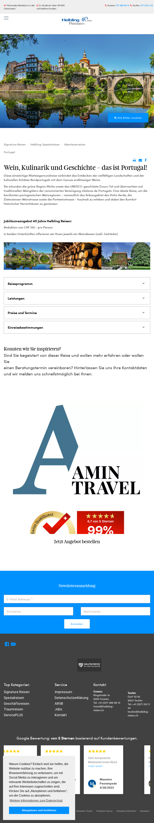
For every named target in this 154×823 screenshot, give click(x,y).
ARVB (59, 704)
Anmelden (77, 624)
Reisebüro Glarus (104, 811)
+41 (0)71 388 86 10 (109, 702)
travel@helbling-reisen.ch (103, 708)
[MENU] (6, 18)
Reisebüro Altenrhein (126, 811)
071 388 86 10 (122, 5)
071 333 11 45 (147, 5)
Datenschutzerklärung (71, 698)
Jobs (58, 709)
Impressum (63, 692)
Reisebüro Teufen (84, 811)
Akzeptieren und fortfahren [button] (39, 810)
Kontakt (61, 715)
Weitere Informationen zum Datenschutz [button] (36, 800)
